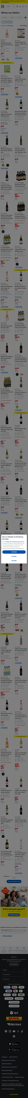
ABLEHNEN (14, 560)
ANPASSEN (14, 556)
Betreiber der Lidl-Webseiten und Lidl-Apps (14, 541)
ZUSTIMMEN (14, 552)
